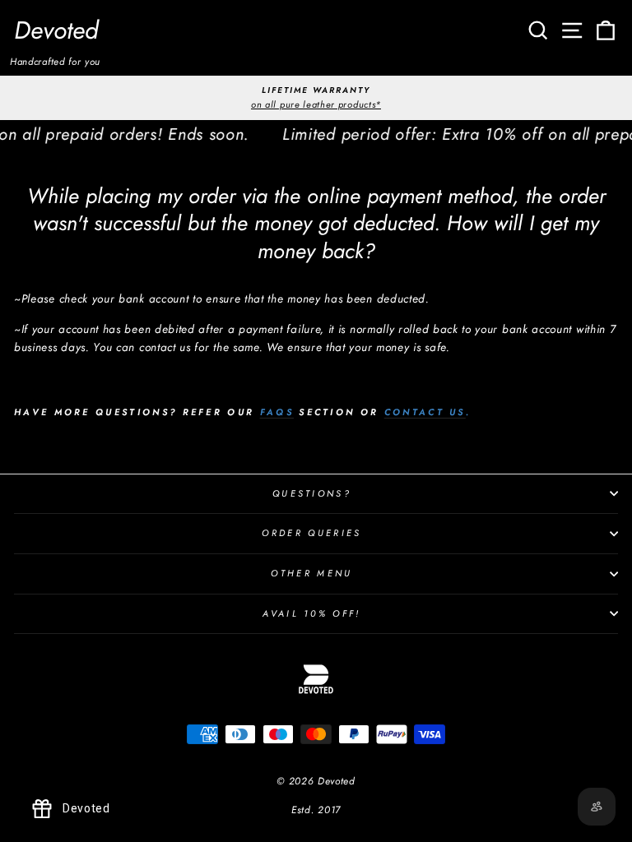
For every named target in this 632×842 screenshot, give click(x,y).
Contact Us (425, 412)
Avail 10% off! (311, 613)
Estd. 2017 (316, 810)
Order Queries (311, 532)
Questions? (311, 493)
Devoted (56, 30)
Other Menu (311, 573)
